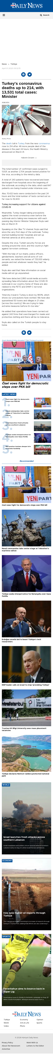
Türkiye (13, 64)
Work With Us (32, 1043)
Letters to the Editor (35, 1046)
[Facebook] (23, 74)
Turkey (21, 144)
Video (6, 1026)
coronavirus (44, 144)
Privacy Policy (7, 1043)
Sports (39, 1023)
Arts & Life (24, 1023)
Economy (24, 1020)
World (6, 1023)
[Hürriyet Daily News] (26, 6)
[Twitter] (29, 74)
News (4, 64)
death (9, 144)
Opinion (40, 1020)
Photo (22, 1026)
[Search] (41, 15)
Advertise (6, 1049)
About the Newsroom (11, 1046)
